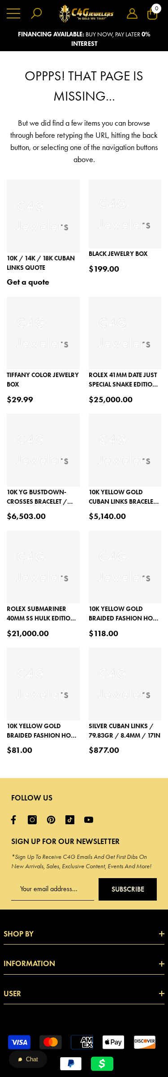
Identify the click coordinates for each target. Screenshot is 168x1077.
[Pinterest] (53, 820)
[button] (132, 13)
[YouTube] (91, 820)
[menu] (13, 13)
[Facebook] (15, 820)
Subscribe (128, 889)
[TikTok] (72, 820)
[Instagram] (34, 820)
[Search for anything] (36, 13)
